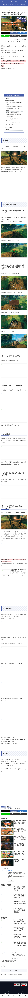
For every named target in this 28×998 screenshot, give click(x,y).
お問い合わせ (21, 993)
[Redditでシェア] (17, 610)
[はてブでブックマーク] (23, 610)
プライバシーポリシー (7, 993)
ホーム (7, 991)
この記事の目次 (13, 95)
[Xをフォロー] (9, 880)
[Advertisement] (14, 81)
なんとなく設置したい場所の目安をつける (14, 103)
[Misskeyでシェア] (23, 606)
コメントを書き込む (14, 970)
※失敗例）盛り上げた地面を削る (14, 114)
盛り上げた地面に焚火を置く (13, 112)
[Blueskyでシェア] (17, 606)
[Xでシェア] (5, 606)
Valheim (4, 806)
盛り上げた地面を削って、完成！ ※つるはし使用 (14, 123)
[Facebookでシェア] (5, 610)
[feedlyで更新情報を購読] (11, 880)
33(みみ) (10, 870)
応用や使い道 (9, 127)
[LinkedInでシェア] (17, 614)
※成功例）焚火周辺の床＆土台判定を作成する (14, 119)
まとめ (7, 129)
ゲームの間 (14, 1)
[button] (14, 36)
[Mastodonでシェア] (11, 606)
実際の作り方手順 (10, 100)
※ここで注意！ (10, 116)
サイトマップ (21, 991)
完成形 (7, 98)
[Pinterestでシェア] (11, 614)
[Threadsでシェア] (11, 610)
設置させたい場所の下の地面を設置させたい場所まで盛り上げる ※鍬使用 (14, 108)
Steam (9, 806)
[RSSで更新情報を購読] (13, 880)
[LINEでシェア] (5, 614)
